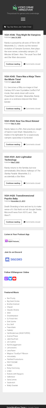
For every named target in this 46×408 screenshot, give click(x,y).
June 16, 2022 (16, 37)
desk (9, 313)
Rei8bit (9, 365)
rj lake (9, 371)
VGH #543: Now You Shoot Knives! (21, 121)
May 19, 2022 (15, 123)
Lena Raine (11, 351)
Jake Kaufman (12, 339)
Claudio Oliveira (13, 310)
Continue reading (14, 64)
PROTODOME (12, 362)
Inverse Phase (12, 336)
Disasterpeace (12, 316)
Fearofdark (11, 327)
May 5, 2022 (15, 162)
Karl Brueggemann (14, 345)
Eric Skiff (10, 324)
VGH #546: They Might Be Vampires (22, 35)
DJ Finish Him (12, 319)
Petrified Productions (15, 359)
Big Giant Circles (13, 301)
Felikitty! (10, 330)
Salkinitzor (11, 377)
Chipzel (10, 307)
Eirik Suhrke (11, 322)
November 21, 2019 (18, 201)
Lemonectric (12, 348)
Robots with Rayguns (15, 374)
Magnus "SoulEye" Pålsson (17, 353)
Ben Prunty (11, 298)
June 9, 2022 (15, 82)
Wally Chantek (12, 385)
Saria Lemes (12, 380)
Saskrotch (11, 383)
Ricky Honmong (13, 368)
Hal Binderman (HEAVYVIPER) (18, 333)
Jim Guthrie (11, 342)
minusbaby (11, 356)
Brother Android (13, 304)
